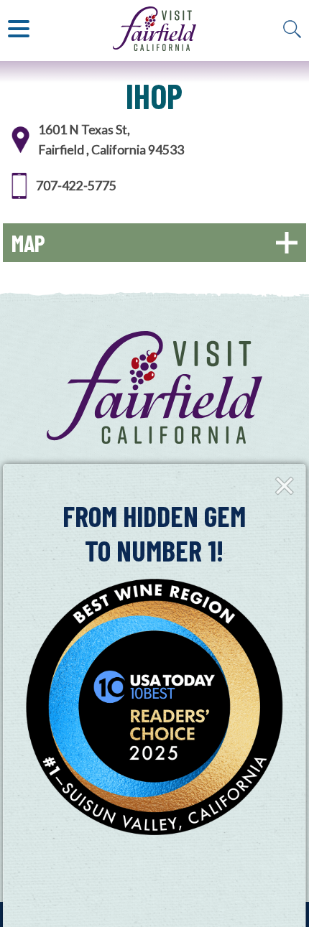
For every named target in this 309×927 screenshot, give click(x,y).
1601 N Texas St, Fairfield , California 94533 (111, 139)
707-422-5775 (76, 185)
